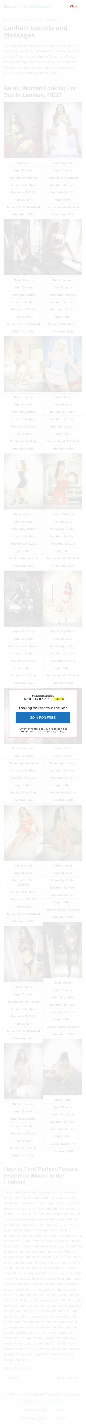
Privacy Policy (55, 731)
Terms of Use (33, 731)
